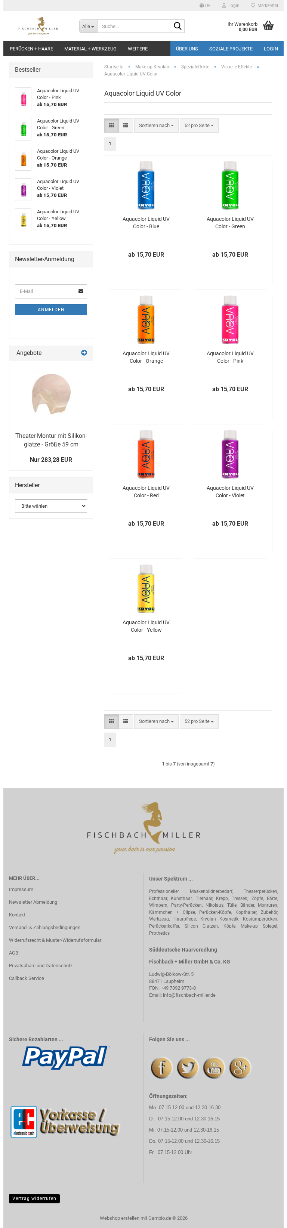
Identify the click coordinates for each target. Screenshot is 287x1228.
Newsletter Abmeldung (33, 902)
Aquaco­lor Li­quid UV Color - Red (146, 491)
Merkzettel (266, 5)
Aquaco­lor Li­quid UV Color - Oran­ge (146, 357)
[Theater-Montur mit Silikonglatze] (51, 395)
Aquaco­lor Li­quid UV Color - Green (230, 222)
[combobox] (156, 125)
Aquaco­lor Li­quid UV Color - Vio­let (230, 491)
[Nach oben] (266, 1217)
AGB (13, 953)
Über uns (187, 49)
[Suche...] (177, 26)
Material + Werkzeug (90, 49)
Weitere (138, 49)
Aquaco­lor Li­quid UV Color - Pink (230, 357)
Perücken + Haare (31, 49)
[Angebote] (84, 353)
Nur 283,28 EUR (51, 459)
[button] (205, 5)
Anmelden (51, 309)
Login (271, 49)
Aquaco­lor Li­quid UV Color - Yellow (146, 626)
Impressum (21, 889)
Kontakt (17, 915)
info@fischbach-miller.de (189, 995)
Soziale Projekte (231, 49)
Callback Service (26, 978)
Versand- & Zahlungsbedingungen (44, 927)
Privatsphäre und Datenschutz (40, 965)
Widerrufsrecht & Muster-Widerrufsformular (55, 940)
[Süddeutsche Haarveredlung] (38, 26)
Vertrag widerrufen (34, 1198)
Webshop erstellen (119, 1218)
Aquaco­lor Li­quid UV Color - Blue (146, 222)
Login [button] (233, 5)
